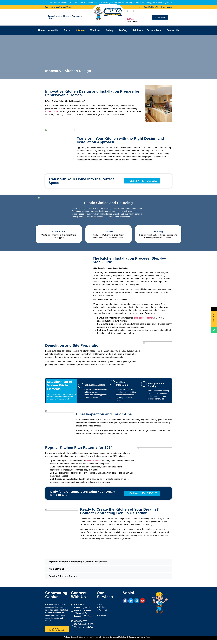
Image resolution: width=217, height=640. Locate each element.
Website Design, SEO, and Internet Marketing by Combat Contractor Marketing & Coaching (100, 637)
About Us (53, 30)
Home (41, 30)
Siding (109, 30)
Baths (67, 30)
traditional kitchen (93, 461)
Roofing (123, 30)
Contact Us (172, 30)
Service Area (154, 30)
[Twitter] (130, 600)
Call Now (130, 19)
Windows (95, 30)
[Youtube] (142, 600)
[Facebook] (125, 600)
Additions (138, 30)
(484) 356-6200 (133, 21)
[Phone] (214, 330)
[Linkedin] (136, 600)
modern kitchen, (52, 111)
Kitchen (80, 30)
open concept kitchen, (144, 318)
